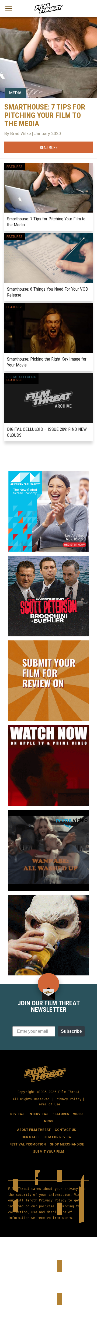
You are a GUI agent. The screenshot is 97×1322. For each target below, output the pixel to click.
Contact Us (65, 1129)
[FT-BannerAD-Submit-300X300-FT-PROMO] (48, 642)
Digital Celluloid (21, 377)
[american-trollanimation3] (48, 897)
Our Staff (30, 1137)
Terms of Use (48, 1104)
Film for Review (57, 1137)
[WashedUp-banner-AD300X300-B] (48, 812)
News (48, 1121)
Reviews (17, 1114)
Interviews (38, 1114)
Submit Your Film (48, 1151)
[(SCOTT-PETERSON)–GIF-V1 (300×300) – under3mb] (48, 558)
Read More (48, 147)
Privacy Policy (68, 1099)
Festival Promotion (27, 1144)
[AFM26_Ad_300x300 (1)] (48, 473)
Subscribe (71, 1031)
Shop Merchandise (67, 1144)
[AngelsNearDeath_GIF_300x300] (48, 727)
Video (78, 1114)
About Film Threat (34, 1129)
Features (14, 166)
